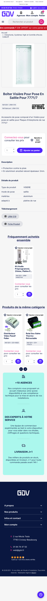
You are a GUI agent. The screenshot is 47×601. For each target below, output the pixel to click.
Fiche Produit (14, 224)
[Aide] (40, 594)
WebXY (33, 573)
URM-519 (12, 216)
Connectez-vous (14, 137)
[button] (13, 151)
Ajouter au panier (32, 150)
